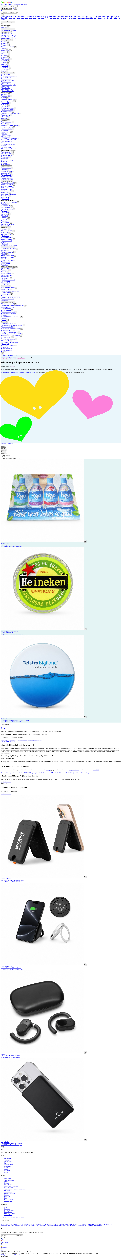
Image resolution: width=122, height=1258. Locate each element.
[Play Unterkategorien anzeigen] (7, 71)
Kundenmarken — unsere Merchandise (14, 1189)
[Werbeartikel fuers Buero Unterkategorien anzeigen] (18, 202)
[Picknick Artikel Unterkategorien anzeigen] (13, 231)
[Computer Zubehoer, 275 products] (115, 16)
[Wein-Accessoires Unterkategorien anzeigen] (14, 127)
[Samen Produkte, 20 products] (40, 18)
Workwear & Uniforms (76, 1225)
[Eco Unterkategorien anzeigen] (8, 42)
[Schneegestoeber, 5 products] (70, 18)
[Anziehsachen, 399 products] (93, 16)
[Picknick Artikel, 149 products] (32, 18)
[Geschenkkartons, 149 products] (90, 18)
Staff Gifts (58, 1224)
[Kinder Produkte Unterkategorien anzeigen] (14, 268)
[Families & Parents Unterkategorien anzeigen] (14, 101)
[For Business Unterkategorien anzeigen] (15, 108)
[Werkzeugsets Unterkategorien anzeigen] (11, 294)
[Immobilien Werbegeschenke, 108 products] (77, 18)
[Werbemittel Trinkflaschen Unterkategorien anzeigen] (19, 125)
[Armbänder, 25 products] (98, 16)
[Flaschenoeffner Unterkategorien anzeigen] (13, 129)
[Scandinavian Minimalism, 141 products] (34, 16)
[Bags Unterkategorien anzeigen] (8, 52)
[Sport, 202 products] (46, 18)
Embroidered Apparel (64, 1225)
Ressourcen (7, 1196)
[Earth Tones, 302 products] (45, 16)
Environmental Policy (9, 1210)
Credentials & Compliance (11, 1186)
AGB (5, 1207)
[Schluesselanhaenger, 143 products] (93, 18)
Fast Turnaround (29, 1225)
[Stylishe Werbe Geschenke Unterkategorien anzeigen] (19, 332)
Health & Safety (8, 1215)
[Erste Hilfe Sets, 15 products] (53, 18)
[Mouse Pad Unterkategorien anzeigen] (10, 193)
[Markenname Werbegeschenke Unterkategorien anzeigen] (21, 336)
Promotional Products (6, 1224)
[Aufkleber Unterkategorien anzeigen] (9, 214)
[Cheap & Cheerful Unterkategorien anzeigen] (15, 47)
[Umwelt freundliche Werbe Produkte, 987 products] (102, 18)
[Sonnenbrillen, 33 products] (77, 16)
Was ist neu (6, 4)
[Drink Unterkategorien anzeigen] (8, 57)
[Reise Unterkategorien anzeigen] (8, 170)
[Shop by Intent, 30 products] (8, 16)
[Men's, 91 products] (67, 16)
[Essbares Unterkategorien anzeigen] (9, 270)
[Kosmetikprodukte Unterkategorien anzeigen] (14, 252)
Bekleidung (7, 1170)
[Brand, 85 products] (12, 16)
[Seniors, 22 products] (58, 16)
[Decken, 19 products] (41, 18)
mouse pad (48, 770)
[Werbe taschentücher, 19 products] (50, 18)
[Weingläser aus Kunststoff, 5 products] (87, 16)
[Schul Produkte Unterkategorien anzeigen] (13, 207)
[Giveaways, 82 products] (117, 18)
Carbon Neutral (8, 1212)
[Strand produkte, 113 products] (63, 18)
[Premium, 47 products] (18, 16)
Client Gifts (64, 1224)
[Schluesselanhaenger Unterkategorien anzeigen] (16, 312)
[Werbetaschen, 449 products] (105, 16)
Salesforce (21, 740)
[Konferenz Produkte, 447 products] (86, 18)
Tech (3, 728)
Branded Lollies (86, 1225)
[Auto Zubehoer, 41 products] (34, 18)
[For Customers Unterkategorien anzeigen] (14, 110)
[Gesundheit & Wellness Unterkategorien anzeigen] (17, 249)
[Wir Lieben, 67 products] (119, 18)
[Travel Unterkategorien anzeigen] (8, 64)
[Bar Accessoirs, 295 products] (69, 16)
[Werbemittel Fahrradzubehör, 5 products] (43, 18)
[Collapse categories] (13, 22)
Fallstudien (7, 1190)
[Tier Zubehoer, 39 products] (37, 18)
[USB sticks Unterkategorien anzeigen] (10, 196)
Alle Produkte (7, 1158)
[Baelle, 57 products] (49, 18)
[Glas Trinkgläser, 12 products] (85, 16)
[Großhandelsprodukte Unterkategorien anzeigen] (16, 345)
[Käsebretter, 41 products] (36, 18)
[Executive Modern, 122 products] (47, 16)
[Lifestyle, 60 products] (28, 16)
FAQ (5, 1198)
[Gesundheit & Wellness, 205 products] (45, 18)
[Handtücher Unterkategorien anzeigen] (10, 173)
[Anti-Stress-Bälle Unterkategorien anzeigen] (14, 209)
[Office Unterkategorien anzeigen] (7, 48)
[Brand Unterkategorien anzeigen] (8, 45)
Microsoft (38, 740)
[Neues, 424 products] (1, 16)
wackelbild (96, 770)
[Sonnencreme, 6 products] (57, 18)
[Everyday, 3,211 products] (49, 16)
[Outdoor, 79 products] (30, 16)
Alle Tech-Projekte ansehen (8, 741)
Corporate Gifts (43, 1224)
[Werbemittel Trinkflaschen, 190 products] (71, 16)
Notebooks (56, 1225)
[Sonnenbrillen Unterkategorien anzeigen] (11, 132)
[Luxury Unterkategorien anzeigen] (7, 98)
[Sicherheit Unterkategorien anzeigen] (9, 157)
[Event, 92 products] (25, 16)
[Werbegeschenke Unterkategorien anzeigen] (14, 327)
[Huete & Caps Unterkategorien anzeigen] (12, 154)
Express (14, 4)
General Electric (12, 740)
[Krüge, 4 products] (4, 20)
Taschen (6, 1169)
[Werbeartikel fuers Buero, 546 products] (10, 18)
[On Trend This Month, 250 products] (2, 16)
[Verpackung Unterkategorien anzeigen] (11, 289)
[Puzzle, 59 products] (95, 18)
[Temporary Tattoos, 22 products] (99, 16)
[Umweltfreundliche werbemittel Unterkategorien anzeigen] (21, 329)
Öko (10, 4)
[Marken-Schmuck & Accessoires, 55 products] (97, 18)
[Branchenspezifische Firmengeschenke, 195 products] (87, 18)
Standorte (6, 1195)
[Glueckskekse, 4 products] (71, 18)
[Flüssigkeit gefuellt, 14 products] (54, 18)
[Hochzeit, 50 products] (98, 18)
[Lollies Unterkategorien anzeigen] (10, 59)
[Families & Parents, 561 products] (54, 16)
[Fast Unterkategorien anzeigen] (9, 43)
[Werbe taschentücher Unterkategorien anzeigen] (15, 256)
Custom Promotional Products (20, 1224)
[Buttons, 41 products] (22, 18)
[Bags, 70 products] (17, 16)
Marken (25, 4)
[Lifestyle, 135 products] (33, 18)
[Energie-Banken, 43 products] (1, 18)
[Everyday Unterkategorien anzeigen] (9, 94)
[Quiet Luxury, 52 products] (33, 16)
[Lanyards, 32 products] (24, 18)
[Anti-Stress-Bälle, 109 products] (16, 18)
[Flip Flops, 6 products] (102, 16)
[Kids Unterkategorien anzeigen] (8, 105)
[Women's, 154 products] (66, 16)
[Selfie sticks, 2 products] (9, 18)
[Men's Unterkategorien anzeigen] (8, 119)
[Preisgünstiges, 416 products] (111, 18)
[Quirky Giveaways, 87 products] (65, 18)
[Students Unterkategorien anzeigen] (10, 103)
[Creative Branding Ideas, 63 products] (5, 16)
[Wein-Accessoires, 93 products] (73, 16)
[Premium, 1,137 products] (50, 16)
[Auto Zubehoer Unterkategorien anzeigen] (12, 234)
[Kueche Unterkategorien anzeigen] (9, 229)
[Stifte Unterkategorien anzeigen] (8, 204)
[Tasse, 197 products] (70, 16)
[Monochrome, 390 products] (43, 16)
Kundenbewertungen (9, 1193)
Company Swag (51, 1224)
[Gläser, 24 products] (78, 16)
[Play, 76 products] (32, 16)
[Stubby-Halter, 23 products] (79, 16)
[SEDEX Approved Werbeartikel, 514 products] (109, 18)
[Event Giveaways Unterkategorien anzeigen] (14, 330)
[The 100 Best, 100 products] (4, 16)
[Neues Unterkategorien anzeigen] (8, 27)
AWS (17, 740)
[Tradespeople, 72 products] (65, 16)
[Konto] (15, 8)
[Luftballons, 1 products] (58, 18)
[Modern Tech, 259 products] (37, 16)
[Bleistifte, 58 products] (21, 18)
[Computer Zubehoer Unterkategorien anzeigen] (15, 183)
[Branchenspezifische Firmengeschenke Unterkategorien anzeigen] (25, 305)
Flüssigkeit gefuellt (11, 357)
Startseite (3, 357)
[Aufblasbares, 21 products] (67, 18)
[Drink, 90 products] (21, 16)
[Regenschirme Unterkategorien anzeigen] (12, 175)
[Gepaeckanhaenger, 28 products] (113, 16)
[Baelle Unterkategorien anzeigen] (7, 254)
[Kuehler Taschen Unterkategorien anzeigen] (13, 171)
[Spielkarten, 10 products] (29, 18)
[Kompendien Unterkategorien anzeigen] (11, 223)
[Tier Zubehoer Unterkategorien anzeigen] (12, 237)
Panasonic (27, 740)
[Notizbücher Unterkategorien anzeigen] (11, 206)
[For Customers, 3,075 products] (61, 16)
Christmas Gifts (71, 1224)
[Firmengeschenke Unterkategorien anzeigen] (15, 323)
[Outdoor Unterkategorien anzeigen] (9, 69)
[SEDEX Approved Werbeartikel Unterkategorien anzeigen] (22, 334)
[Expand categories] (2, 14)
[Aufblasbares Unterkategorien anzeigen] (11, 278)
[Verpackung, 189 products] (75, 18)
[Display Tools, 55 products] (78, 18)
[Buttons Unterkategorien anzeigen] (8, 218)
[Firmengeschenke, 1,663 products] (101, 18)
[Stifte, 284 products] (12, 18)
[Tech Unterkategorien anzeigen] (8, 55)
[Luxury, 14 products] (51, 16)
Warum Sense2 (8, 1184)
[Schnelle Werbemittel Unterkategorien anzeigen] (16, 339)
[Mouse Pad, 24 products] (4, 18)
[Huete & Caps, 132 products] (94, 16)
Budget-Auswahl (8, 1164)
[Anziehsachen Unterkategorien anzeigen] (12, 152)
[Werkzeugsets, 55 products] (79, 18)
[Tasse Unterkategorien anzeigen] (8, 124)
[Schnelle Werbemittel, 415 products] (113, 18)
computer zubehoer (74, 770)
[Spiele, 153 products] (62, 18)
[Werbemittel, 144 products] (114, 18)
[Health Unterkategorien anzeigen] (10, 68)
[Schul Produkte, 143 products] (14, 18)
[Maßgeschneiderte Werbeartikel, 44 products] (81, 18)
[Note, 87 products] (24, 16)
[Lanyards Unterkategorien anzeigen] (9, 219)
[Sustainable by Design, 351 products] (42, 16)
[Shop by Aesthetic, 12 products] (6, 16)
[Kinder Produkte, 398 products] (59, 18)
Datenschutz (7, 1209)
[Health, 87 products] (29, 16)
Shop (2, 4)
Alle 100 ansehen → (6, 794)
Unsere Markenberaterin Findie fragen (12, 372)
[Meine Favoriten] (13, 8)
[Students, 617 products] (55, 16)
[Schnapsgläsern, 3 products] (90, 16)
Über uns (6, 1183)
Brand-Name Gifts (92, 1224)
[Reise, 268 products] (106, 16)
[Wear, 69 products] (16, 16)
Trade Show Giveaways (13, 1225)
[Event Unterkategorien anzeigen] (7, 62)
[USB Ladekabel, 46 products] (118, 16)
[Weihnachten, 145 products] (91, 18)
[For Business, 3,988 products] (59, 16)
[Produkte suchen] (2, 8)
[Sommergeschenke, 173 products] (89, 18)
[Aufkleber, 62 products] (20, 18)
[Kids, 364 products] (57, 16)
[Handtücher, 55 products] (109, 16)
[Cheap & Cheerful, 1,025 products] (13, 16)
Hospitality (99, 1225)
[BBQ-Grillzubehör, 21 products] (38, 18)
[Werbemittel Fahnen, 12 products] (83, 18)
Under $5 (22, 1225)
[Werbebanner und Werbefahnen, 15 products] (82, 18)
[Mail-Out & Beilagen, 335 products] (74, 18)
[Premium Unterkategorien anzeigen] (9, 54)
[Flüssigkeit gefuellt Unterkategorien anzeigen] (14, 260)
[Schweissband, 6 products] (103, 16)
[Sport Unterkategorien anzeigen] (8, 250)
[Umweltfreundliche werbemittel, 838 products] (105, 18)
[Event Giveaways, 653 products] (106, 18)
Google (6, 740)
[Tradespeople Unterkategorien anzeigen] (11, 115)
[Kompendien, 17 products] (26, 18)
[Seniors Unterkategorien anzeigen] (9, 106)
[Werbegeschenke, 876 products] (103, 18)
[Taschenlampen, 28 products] (2, 18)
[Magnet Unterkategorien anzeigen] (8, 211)
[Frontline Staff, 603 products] (63, 16)
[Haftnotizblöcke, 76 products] (18, 18)
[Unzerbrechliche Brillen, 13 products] (83, 16)
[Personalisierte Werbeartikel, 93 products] (115, 18)
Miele (2, 740)
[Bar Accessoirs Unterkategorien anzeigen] (13, 122)
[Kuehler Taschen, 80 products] (107, 16)
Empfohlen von (8, 1192)
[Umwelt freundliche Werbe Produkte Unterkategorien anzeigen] (24, 325)
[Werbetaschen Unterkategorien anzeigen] (12, 168)
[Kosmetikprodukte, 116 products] (47, 18)
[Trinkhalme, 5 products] (86, 16)
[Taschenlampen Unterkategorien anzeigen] (12, 191)
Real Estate (93, 1225)
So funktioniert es (8, 1199)
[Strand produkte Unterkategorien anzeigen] (13, 273)
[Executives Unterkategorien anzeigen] (13, 112)
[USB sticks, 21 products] (6, 18)
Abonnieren (19, 1235)
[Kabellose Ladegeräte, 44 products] (119, 16)
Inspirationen (19, 4)
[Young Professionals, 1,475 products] (53, 16)
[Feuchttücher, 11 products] (55, 18)
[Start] (61, 2)
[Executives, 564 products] (62, 16)
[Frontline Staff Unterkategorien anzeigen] (20, 113)
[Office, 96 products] (14, 16)
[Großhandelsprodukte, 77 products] (118, 18)
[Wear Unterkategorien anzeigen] (10, 50)
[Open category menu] (2, 353)
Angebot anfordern (9, 1180)
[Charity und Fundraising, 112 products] (94, 18)
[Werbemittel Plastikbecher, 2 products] (91, 16)
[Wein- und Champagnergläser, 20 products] (82, 16)
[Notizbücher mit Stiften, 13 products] (28, 18)
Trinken (6, 1167)
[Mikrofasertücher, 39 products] (111, 16)
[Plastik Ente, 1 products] (73, 18)
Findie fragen (8, 8)
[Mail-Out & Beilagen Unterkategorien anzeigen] (16, 288)
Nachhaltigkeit (8, 1201)
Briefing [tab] (10, 22)
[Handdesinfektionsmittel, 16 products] (51, 18)
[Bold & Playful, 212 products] (46, 16)
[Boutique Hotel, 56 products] (40, 16)
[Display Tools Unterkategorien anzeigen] (11, 293)
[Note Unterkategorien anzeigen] (8, 61)
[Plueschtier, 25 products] (66, 18)
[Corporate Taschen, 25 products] (114, 16)
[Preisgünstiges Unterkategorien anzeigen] (12, 337)
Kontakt (6, 1181)
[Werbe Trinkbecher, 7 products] (2, 20)
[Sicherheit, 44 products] (97, 16)
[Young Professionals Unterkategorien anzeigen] (16, 99)
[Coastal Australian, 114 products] (36, 16)
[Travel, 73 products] (26, 16)
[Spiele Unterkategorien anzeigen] (8, 272)
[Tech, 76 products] (20, 16)
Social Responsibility (9, 1213)
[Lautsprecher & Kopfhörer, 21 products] (5, 18)
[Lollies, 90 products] (22, 16)
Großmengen (7, 1166)
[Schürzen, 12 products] (101, 16)
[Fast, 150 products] (10, 16)
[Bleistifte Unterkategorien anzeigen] (9, 216)
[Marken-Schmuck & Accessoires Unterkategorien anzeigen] (21, 317)
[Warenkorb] (1, 10)
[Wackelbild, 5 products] (85, 18)
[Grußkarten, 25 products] (25, 18)
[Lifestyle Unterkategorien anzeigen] (9, 66)
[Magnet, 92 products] (17, 18)
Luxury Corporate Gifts (81, 1224)
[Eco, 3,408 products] (9, 16)
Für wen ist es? (8, 1161)
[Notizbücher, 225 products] (13, 18)
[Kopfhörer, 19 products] (8, 18)
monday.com (33, 740)
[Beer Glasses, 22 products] (81, 16)
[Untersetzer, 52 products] (75, 16)
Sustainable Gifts (101, 1224)
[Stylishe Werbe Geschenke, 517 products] (107, 18)
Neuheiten (6, 1160)
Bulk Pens (36, 1225)
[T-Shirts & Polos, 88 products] (95, 16)
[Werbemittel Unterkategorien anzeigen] (11, 341)
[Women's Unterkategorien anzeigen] (9, 117)
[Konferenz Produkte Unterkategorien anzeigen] (15, 304)
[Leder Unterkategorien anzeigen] (7, 320)
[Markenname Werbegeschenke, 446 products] (110, 18)
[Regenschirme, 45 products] (110, 16)
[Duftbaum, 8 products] (42, 18)
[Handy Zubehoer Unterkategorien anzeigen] (14, 185)
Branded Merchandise (33, 1224)
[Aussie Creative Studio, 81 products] (41, 16)
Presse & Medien (8, 1187)
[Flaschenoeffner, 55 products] (74, 16)
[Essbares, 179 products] (61, 18)
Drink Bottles (42, 1225)
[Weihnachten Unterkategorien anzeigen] (12, 310)
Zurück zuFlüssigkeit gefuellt (9, 355)
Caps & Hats (49, 1225)
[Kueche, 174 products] (30, 18)
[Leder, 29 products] (99, 18)
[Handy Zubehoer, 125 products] (117, 16)
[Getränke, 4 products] (89, 16)
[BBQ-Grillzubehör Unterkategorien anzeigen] (14, 239)
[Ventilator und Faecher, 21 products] (69, 18)
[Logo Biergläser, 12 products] (1, 20)
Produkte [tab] (3, 22)
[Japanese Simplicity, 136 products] (38, 16)
